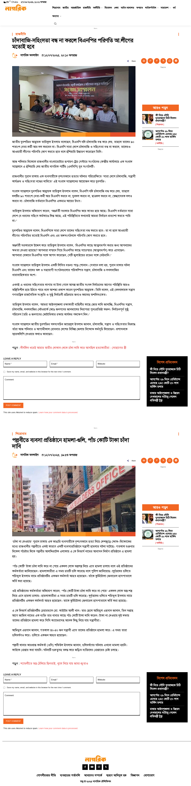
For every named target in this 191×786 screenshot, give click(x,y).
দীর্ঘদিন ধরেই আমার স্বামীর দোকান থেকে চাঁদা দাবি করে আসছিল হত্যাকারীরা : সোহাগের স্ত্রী (73, 348)
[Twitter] (106, 767)
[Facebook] (157, 61)
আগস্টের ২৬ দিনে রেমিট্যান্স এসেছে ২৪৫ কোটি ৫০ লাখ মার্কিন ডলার (166, 135)
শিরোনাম (159, 125)
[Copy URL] (150, 61)
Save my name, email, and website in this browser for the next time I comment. (39, 372)
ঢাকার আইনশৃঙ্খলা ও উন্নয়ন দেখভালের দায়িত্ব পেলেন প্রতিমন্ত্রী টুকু (165, 396)
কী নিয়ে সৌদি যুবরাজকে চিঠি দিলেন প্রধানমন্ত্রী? (165, 118)
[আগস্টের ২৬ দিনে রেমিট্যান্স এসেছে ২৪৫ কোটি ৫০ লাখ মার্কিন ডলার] (147, 135)
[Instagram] (99, 767)
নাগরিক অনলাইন (30, 55)
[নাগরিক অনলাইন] (15, 55)
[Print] (144, 61)
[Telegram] (176, 61)
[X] (163, 61)
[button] (55, 23)
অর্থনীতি (159, 143)
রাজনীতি (21, 34)
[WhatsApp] (169, 61)
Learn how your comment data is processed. (58, 412)
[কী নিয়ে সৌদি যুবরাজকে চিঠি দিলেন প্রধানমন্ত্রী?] (147, 119)
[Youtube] (92, 767)
